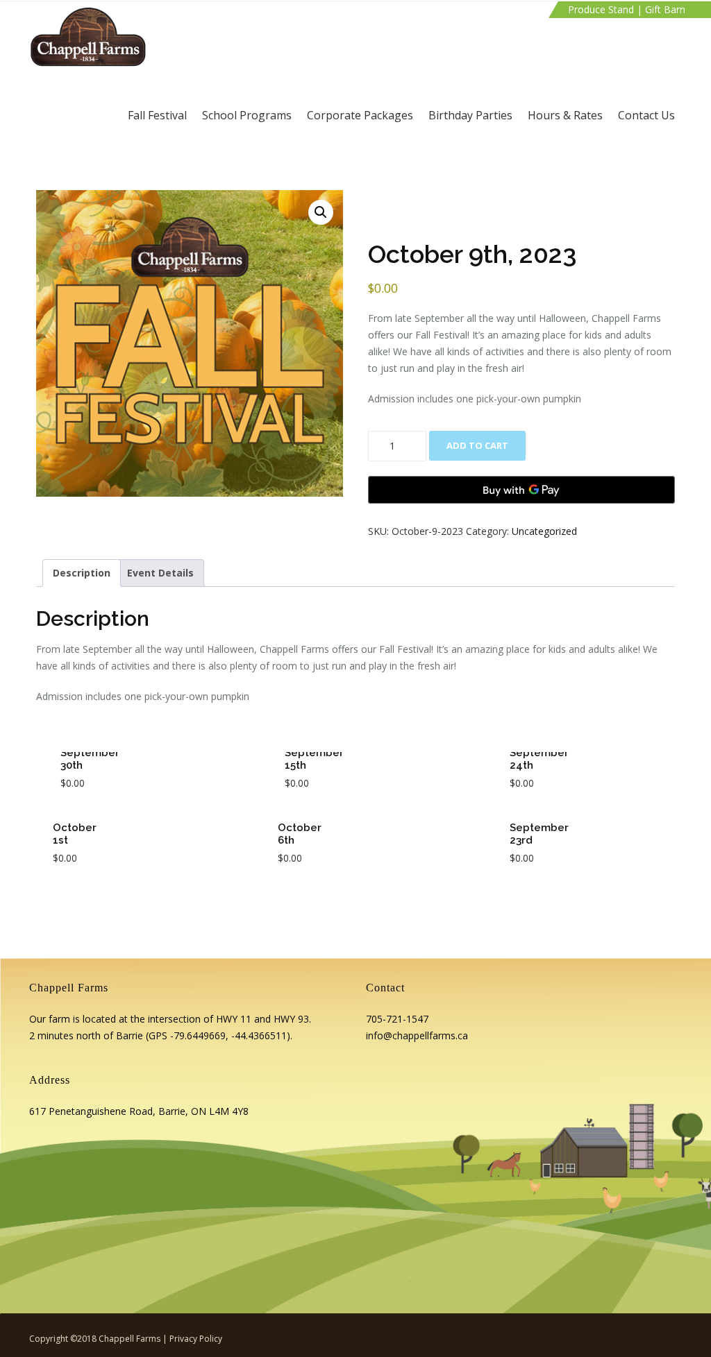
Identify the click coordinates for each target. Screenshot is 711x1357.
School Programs (247, 115)
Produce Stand (601, 9)
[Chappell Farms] (88, 37)
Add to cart (477, 445)
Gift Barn (665, 9)
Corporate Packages (360, 115)
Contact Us (646, 115)
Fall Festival (157, 115)
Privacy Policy (195, 1339)
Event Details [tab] (160, 572)
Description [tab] (81, 572)
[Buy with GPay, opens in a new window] (521, 490)
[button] (320, 212)
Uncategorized (544, 531)
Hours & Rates (565, 115)
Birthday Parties (470, 115)
